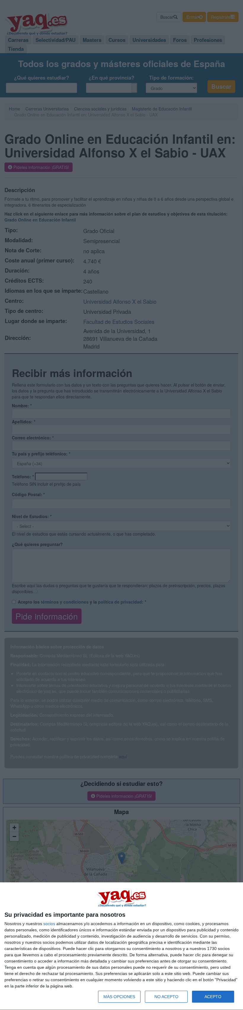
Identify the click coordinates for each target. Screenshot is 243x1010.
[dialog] (121, 946)
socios (49, 924)
